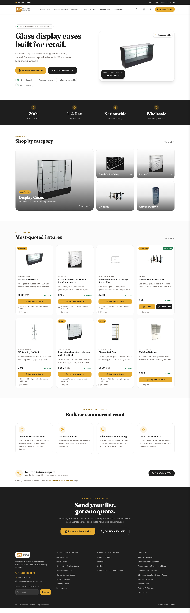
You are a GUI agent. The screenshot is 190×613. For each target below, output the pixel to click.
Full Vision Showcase (28, 279)
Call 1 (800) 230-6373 (115, 531)
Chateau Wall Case (107, 352)
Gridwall (84, 9)
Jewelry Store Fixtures (147, 570)
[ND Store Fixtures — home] (22, 9)
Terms (172, 605)
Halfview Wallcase (148, 352)
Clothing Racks (105, 9)
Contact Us (142, 592)
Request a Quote (165, 9)
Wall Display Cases (64, 570)
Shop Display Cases (61, 70)
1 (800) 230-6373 (163, 473)
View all (168, 142)
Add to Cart (165, 307)
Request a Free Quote (32, 70)
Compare (24, 312)
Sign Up (45, 592)
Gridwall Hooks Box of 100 (152, 279)
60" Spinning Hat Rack (28, 352)
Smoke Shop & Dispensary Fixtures (153, 566)
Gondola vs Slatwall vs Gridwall (110, 570)
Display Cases (45, 9)
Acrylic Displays (63, 579)
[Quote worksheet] (144, 9)
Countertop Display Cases (67, 566)
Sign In (172, 2)
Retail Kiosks (61, 562)
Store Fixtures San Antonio (149, 562)
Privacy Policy (162, 605)
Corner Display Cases (65, 575)
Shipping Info (143, 584)
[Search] (137, 9)
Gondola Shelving (61, 9)
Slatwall (74, 9)
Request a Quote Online (79, 531)
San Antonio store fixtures (61, 481)
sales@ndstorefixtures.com (30, 581)
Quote (148, 307)
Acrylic (93, 9)
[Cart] (151, 9)
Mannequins (119, 9)
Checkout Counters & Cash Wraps (152, 575)
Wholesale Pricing (145, 579)
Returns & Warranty (146, 588)
